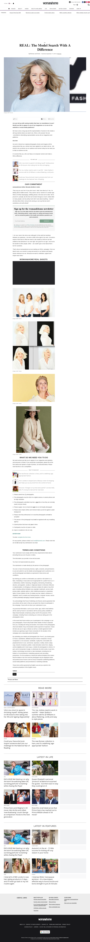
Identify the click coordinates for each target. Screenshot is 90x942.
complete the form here (24, 537)
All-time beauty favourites (40, 899)
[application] (34, 273)
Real (14, 674)
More (78, 8)
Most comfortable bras (54, 907)
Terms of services (31, 224)
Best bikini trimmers (54, 899)
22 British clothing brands (40, 908)
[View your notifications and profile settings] (13, 3)
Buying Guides (63, 8)
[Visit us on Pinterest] (89, 2)
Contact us (45, 924)
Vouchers (36, 910)
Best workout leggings (54, 904)
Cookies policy (28, 926)
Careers (36, 926)
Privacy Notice (17, 226)
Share (16, 119)
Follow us (44, 119)
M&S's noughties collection (65, 12)
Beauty (20, 8)
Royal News (53, 8)
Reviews (71, 8)
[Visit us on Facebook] (83, 2)
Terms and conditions (55, 924)
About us (22, 924)
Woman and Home (35, 53)
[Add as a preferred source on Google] (45, 931)
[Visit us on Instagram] (87, 2)
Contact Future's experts (33, 924)
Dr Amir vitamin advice (49, 12)
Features (59, 53)
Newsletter (52, 119)
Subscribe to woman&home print (71, 900)
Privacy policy (66, 924)
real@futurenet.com (39, 540)
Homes (26, 8)
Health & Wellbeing (36, 8)
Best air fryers (52, 902)
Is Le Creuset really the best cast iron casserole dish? (40, 905)
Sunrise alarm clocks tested (40, 902)
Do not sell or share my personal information (53, 926)
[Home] (9, 8)
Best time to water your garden (33, 12)
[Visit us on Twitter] (85, 2)
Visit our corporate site (63, 937)
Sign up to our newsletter (70, 903)
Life (46, 8)
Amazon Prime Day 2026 (15, 12)
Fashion (13, 8)
